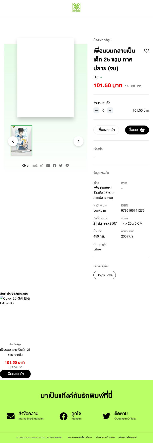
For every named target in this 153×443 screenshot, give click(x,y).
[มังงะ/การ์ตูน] (15, 344)
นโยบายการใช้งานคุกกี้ (127, 437)
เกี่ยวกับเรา (90, 21)
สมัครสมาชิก (140, 16)
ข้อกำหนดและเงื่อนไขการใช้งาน (80, 437)
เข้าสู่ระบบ (122, 16)
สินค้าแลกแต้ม (59, 21)
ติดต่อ (116, 21)
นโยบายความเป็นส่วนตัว (105, 437)
